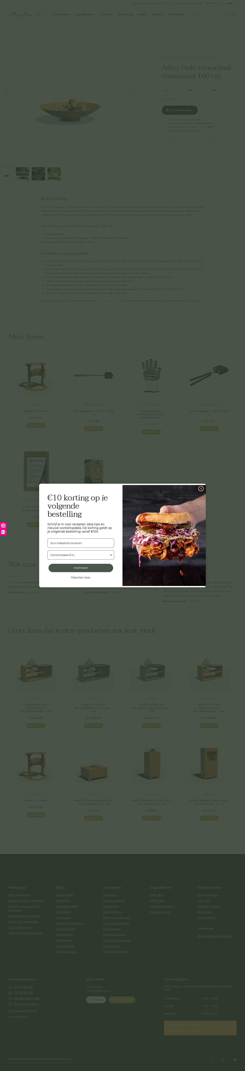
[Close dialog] (201, 488)
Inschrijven (81, 567)
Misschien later (81, 577)
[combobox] (79, 554)
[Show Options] (111, 554)
